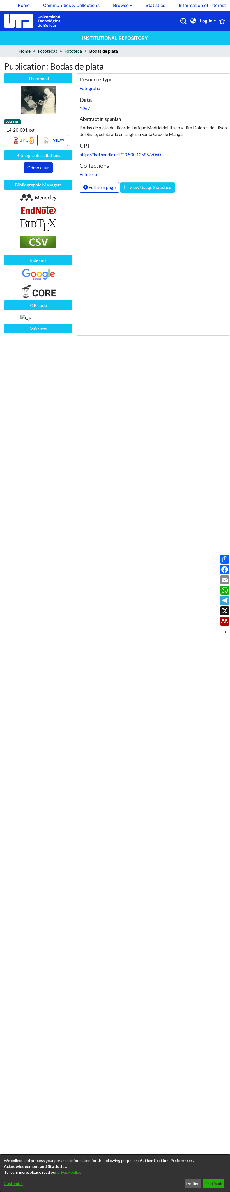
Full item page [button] (102, 187)
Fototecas (47, 51)
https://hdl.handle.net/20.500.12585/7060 (120, 154)
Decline (192, 1183)
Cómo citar (38, 167)
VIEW (58, 139)
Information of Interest (202, 5)
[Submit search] (183, 21)
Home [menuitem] (24, 5)
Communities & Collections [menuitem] (71, 5)
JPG (24, 139)
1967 (85, 108)
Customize (13, 1183)
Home (25, 51)
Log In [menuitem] (206, 21)
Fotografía (90, 88)
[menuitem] (122, 5)
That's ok (213, 1183)
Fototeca (73, 51)
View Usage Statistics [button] (149, 187)
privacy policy (69, 1172)
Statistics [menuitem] (155, 5)
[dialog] (115, 1173)
